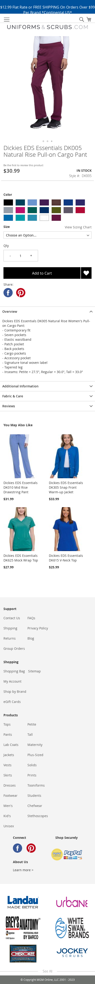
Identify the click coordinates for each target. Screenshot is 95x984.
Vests (7, 765)
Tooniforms (36, 785)
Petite (31, 724)
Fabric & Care (12, 396)
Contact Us (11, 618)
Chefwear (34, 805)
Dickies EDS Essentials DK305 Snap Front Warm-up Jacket (66, 487)
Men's (8, 805)
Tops (7, 724)
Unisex (8, 826)
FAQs (31, 618)
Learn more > (23, 870)
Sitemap (34, 671)
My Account (12, 681)
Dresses (9, 785)
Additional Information (20, 386)
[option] (8, 202)
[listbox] (47, 210)
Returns (9, 638)
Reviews (8, 406)
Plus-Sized (35, 755)
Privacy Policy (37, 628)
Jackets (8, 755)
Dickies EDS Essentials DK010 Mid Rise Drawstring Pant (20, 487)
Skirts (7, 775)
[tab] (47, 311)
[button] (43, 141)
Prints (31, 775)
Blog (30, 638)
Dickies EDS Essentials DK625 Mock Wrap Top (20, 557)
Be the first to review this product (23, 165)
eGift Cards (12, 701)
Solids (32, 765)
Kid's (7, 816)
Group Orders (14, 648)
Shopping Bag (14, 671)
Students (34, 795)
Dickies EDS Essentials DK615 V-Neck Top (66, 557)
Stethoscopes (37, 816)
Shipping (10, 628)
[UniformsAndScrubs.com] (47, 27)
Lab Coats (10, 744)
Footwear (10, 795)
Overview (9, 311)
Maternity (34, 744)
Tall (30, 734)
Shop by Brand (14, 691)
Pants (7, 734)
